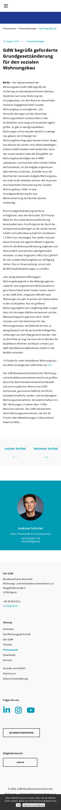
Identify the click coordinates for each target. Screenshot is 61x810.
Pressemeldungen (28, 28)
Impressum (9, 673)
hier (50, 365)
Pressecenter (9, 28)
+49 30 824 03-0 (11, 601)
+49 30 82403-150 (30, 538)
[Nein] (57, 802)
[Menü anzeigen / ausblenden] (6, 6)
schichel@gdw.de (30, 541)
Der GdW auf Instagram (18, 710)
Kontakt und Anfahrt (14, 668)
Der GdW (8, 639)
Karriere (7, 660)
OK (18, 805)
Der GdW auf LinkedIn (6, 709)
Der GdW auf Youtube (30, 710)
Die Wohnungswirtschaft (16, 634)
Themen (7, 644)
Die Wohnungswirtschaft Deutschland (39, 5)
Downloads (9, 655)
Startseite (8, 629)
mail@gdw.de (10, 606)
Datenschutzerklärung (15, 678)
